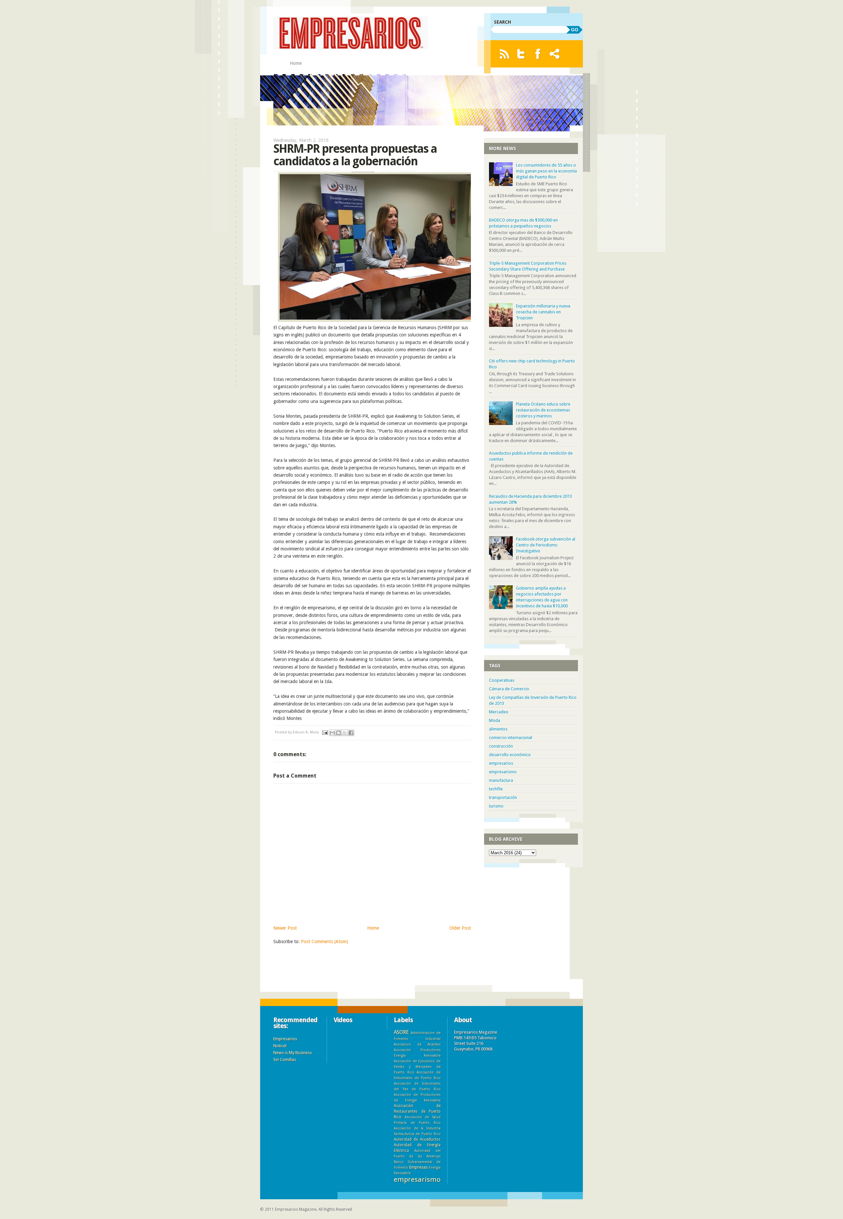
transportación (503, 797)
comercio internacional (510, 737)
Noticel (279, 1045)
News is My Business (292, 1052)
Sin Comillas (284, 1059)
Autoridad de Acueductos (417, 1139)
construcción (501, 746)
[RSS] (504, 54)
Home (296, 63)
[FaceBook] (538, 54)
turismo (496, 806)
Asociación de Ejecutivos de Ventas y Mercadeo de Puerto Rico (417, 1066)
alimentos (498, 729)
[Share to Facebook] (351, 732)
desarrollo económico (510, 754)
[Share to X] (344, 732)
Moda (494, 720)
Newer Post (285, 928)
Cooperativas (501, 680)
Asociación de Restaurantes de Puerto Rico (417, 1111)
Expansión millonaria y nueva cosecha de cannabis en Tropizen (543, 312)
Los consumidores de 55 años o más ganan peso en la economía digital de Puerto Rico (546, 171)
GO (574, 29)
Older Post (460, 928)
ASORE (401, 1032)
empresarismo (503, 771)
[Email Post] (324, 732)
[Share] (555, 54)
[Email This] (332, 732)
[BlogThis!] (338, 732)
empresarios (501, 763)
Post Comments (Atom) (324, 941)
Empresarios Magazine (295, 1209)
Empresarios (285, 1038)
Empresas (418, 1167)
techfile (496, 788)
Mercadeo (498, 711)
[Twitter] (521, 54)
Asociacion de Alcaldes (417, 1044)
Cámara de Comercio (509, 688)
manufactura (501, 780)
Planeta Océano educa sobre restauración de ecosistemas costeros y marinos (543, 410)
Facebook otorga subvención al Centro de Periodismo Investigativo (545, 545)
